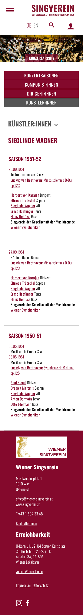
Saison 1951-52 (25, 158)
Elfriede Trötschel (23, 200)
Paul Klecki (18, 382)
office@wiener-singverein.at (34, 499)
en (35, 25)
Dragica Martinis (22, 388)
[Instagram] (19, 603)
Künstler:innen (41, 102)
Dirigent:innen (41, 93)
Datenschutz (41, 585)
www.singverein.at (28, 504)
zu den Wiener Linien (29, 571)
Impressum (23, 585)
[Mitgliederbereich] (70, 26)
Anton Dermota (21, 399)
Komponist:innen (41, 84)
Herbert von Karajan (25, 195)
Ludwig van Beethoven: (27, 180)
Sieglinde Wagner (23, 205)
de (28, 25)
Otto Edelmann (21, 404)
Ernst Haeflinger (22, 211)
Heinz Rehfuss (20, 216)
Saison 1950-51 (25, 335)
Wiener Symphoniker (25, 227)
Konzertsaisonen (41, 75)
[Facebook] (27, 603)
